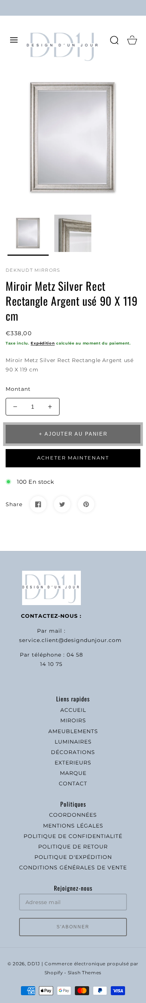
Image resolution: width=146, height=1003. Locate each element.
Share (14, 504)
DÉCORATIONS (73, 752)
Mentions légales (73, 825)
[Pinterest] (86, 504)
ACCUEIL (73, 710)
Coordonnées (73, 815)
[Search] (114, 40)
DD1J (33, 963)
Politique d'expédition (73, 857)
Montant (18, 389)
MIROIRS (73, 720)
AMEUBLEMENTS (73, 731)
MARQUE (73, 773)
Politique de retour (73, 846)
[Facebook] (38, 504)
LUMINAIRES (73, 741)
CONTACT (73, 783)
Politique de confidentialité (73, 836)
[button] (14, 40)
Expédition (43, 343)
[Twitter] (62, 504)
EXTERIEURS (73, 762)
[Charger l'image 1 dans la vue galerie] (28, 235)
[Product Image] (73, 138)
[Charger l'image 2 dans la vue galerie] (73, 235)
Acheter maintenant (73, 458)
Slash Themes (84, 972)
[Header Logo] (64, 40)
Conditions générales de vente (73, 867)
